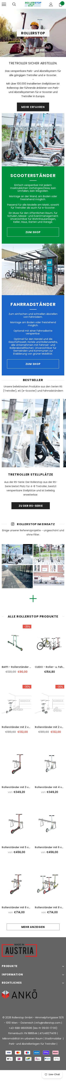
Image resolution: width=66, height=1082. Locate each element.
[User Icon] (51, 4)
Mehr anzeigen (33, 927)
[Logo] (33, 4)
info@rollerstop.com (48, 1023)
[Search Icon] (14, 4)
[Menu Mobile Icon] (4, 4)
